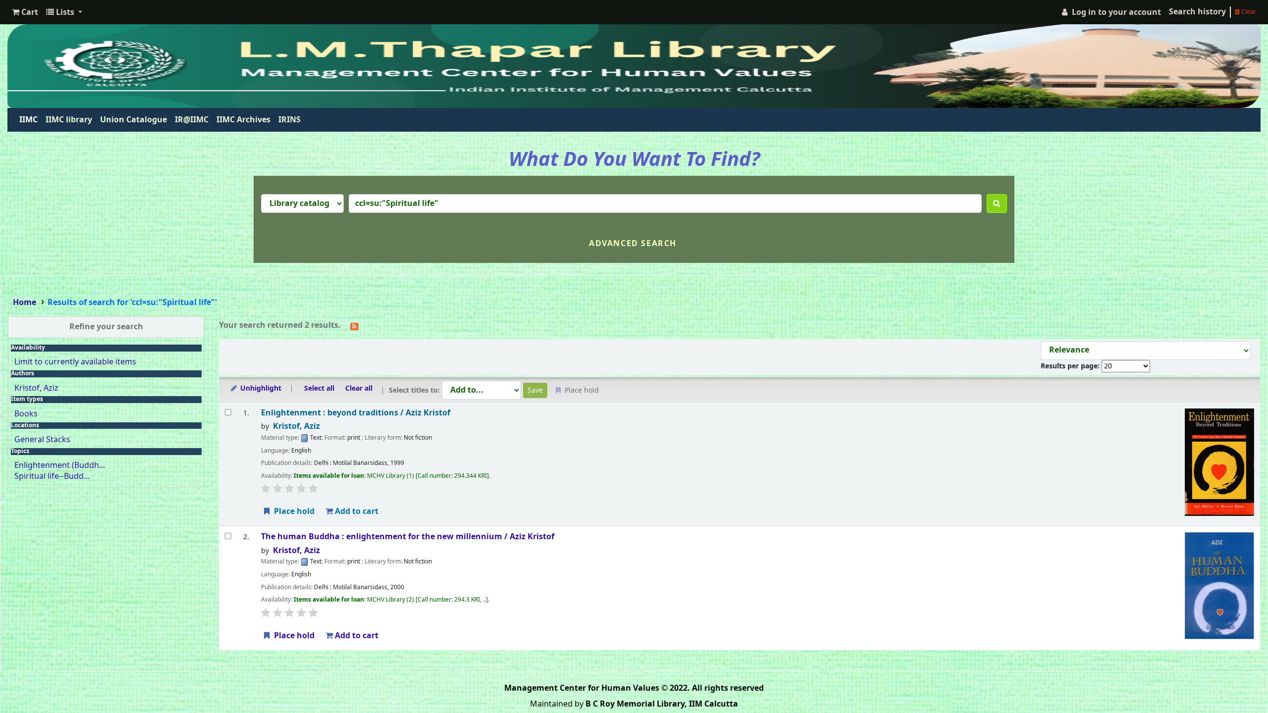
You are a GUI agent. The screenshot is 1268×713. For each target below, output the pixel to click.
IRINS (289, 120)
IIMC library (69, 120)
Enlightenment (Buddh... (59, 465)
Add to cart (355, 511)
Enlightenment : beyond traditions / (355, 413)
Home (24, 302)
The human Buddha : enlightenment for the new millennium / (407, 537)
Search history (1197, 12)
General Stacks (42, 440)
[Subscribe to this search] (354, 325)
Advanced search (633, 244)
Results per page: (1071, 366)
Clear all (358, 388)
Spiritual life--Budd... (52, 476)
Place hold (293, 511)
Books (26, 414)
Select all (319, 388)
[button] (25, 12)
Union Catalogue (133, 120)
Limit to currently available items (75, 362)
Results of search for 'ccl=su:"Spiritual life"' (132, 302)
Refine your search (106, 327)
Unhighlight (259, 388)
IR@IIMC (192, 120)
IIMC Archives (243, 120)
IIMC (30, 119)
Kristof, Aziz (36, 388)
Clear (1248, 11)
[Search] (997, 203)
